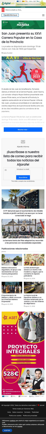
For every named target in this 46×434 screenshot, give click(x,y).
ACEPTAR (7, 430)
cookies (12, 421)
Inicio (9, 412)
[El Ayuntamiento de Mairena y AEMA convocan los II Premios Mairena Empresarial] (12, 287)
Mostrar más (22, 129)
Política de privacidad (30, 415)
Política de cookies (15, 415)
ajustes (19, 426)
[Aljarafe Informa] (10, 15)
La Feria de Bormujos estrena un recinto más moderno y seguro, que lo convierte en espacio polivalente (33, 272)
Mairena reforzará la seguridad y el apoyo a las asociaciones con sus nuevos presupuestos (11, 271)
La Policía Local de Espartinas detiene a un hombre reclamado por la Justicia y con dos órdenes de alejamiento (34, 299)
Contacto (27, 412)
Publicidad (35, 412)
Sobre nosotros (17, 412)
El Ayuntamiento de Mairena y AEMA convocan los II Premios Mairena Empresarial (11, 298)
